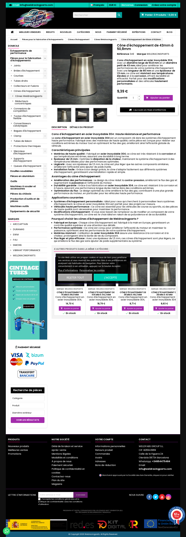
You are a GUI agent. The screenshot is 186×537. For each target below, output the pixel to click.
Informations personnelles (110, 446)
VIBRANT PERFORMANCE (26, 250)
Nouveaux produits (18, 446)
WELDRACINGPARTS (23, 255)
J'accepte (110, 277)
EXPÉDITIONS (138, 32)
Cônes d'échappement (27, 91)
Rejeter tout (75, 277)
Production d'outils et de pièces (25, 200)
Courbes (18, 75)
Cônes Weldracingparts (28, 96)
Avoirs (98, 457)
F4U (14, 239)
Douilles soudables (21, 171)
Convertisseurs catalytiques (22, 124)
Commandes (102, 453)
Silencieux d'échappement (22, 152)
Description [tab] (59, 127)
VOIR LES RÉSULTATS (27, 419)
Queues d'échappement (27, 166)
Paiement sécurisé (62, 465)
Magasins (57, 484)
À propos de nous (61, 461)
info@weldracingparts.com (36, 5)
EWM (15, 234)
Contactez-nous (61, 476)
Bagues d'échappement (27, 131)
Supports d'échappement (22, 160)
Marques (13, 219)
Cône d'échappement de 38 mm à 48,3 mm (133, 293)
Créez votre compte (164, 5)
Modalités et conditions (65, 457)
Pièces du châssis (20, 193)
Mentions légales (61, 453)
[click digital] (93, 519)
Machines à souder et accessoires (23, 187)
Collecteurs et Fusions (26, 86)
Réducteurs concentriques (23, 102)
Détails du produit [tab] (82, 127)
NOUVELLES (65, 32)
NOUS (98, 32)
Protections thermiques (27, 146)
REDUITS (50, 32)
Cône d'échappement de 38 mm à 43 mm (164, 293)
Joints (17, 65)
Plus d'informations (68, 270)
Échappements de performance (21, 52)
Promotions (14, 453)
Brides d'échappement (27, 70)
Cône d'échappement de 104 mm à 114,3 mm (101, 293)
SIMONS (17, 245)
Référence (123, 54)
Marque (141, 54)
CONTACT (156, 32)
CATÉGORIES (83, 32)
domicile (13, 46)
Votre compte (104, 439)
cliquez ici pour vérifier (163, 475)
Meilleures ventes (18, 450)
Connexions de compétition (21, 110)
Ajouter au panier (158, 97)
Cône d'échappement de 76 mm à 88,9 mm (70, 293)
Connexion (141, 5)
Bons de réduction (105, 465)
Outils (13, 181)
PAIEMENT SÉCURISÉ (117, 32)
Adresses (100, 461)
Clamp (17, 136)
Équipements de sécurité (25, 211)
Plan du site (58, 480)
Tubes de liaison (23, 141)
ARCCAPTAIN (20, 224)
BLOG (169, 32)
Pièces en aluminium (22, 176)
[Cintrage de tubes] (27, 300)
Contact (145, 439)
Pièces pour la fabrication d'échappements (25, 59)
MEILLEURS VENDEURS (30, 32)
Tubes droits (21, 81)
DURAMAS (18, 229)
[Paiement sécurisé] (27, 362)
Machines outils (19, 206)
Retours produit (104, 450)
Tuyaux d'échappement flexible (27, 117)
